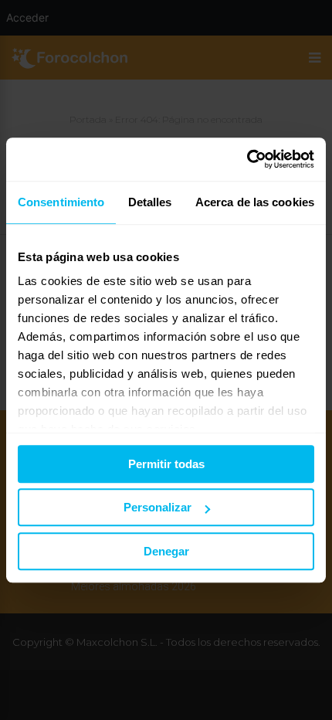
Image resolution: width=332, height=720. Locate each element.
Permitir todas (166, 463)
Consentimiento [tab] (61, 202)
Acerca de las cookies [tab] (254, 202)
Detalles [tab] (150, 202)
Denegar (166, 551)
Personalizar (157, 507)
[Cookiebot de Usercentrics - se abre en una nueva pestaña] (246, 159)
